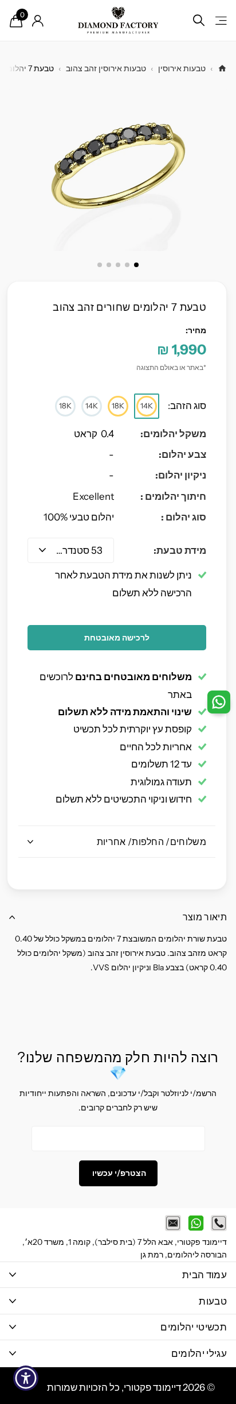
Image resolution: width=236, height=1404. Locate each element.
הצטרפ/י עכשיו (118, 1173)
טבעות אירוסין (182, 68)
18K (118, 405)
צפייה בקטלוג (220, 20)
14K (146, 405)
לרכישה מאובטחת (117, 637)
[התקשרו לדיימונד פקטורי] (219, 1223)
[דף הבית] (222, 68)
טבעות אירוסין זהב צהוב (106, 68)
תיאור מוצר (205, 917)
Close (118, 1275)
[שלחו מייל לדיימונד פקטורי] (173, 1223)
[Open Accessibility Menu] (26, 1378)
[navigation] (136, 264)
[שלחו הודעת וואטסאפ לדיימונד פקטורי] (196, 1223)
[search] (198, 20)
